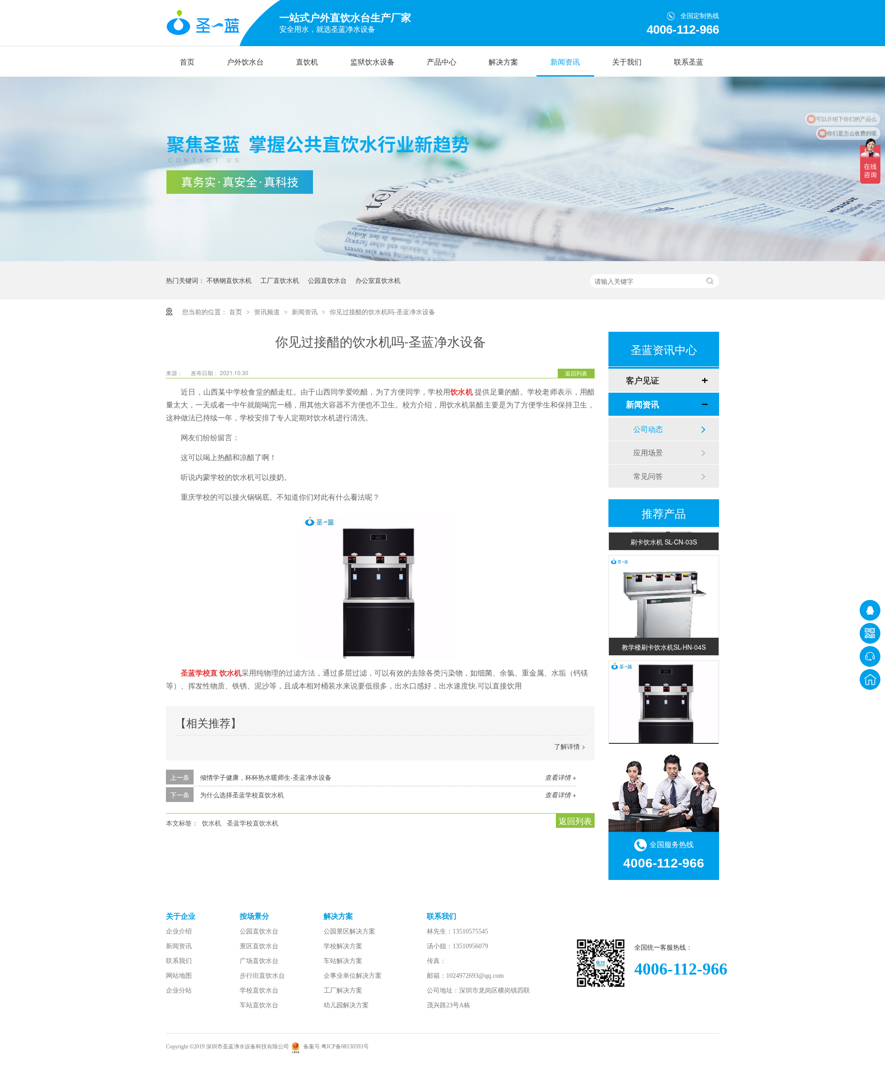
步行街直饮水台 (262, 975)
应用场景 (648, 452)
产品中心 (441, 62)
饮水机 (211, 822)
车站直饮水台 (259, 1005)
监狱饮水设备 (372, 62)
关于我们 (627, 62)
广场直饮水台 (259, 960)
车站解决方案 (343, 960)
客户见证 (642, 380)
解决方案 (503, 62)
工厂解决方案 (343, 990)
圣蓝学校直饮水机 (252, 822)
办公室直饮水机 (378, 280)
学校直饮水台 (259, 990)
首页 (187, 62)
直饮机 (307, 62)
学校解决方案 (343, 946)
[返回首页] (870, 679)
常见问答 (648, 476)
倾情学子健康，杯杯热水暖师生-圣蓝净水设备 (265, 777)
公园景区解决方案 (349, 931)
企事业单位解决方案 (353, 975)
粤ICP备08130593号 (345, 1046)
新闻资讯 (565, 62)
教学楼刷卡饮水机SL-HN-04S (664, 638)
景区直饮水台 (259, 946)
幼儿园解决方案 (346, 1005)
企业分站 (179, 990)
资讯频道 (268, 311)
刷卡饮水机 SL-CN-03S (664, 533)
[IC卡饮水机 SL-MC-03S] (664, 707)
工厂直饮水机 (279, 280)
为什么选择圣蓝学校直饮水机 (242, 794)
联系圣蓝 (688, 62)
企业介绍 (179, 931)
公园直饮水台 (327, 280)
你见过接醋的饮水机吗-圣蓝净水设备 (382, 311)
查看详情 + (560, 777)
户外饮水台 (245, 62)
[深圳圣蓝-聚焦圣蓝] (442, 258)
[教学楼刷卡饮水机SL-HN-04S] (664, 602)
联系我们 (179, 960)
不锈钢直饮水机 (229, 280)
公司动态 (648, 429)
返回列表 (576, 373)
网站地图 (179, 975)
